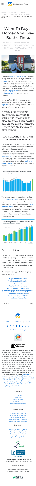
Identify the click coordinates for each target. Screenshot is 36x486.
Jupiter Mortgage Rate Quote (18, 433)
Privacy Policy (6, 386)
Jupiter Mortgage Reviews (18, 437)
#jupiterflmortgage (18, 283)
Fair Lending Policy (20, 380)
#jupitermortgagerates (18, 298)
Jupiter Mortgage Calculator (18, 429)
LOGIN (28, 321)
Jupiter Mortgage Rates (18, 417)
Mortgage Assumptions (17, 382)
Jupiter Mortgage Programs (18, 419)
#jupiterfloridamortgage (18, 286)
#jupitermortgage (8, 291)
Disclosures (25, 378)
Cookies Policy (15, 378)
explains (5, 105)
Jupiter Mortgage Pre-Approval (18, 435)
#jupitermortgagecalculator (18, 293)
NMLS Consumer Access (24, 384)
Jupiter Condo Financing (18, 413)
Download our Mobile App (18, 330)
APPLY (8, 321)
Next (31, 304)
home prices (6, 156)
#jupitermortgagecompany (18, 295)
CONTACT (18, 321)
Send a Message (18, 399)
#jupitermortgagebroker (25, 291)
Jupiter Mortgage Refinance (18, 421)
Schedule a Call (18, 401)
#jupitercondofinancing (18, 279)
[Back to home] (18, 4)
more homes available (10, 199)
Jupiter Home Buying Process (18, 431)
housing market (10, 93)
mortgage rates (12, 91)
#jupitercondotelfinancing (18, 281)
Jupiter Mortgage (17, 48)
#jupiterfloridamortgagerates (18, 288)
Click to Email (18, 397)
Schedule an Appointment (18, 403)
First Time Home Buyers (20, 45)
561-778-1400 (18, 395)
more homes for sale (17, 76)
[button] (3, 4)
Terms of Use (16, 386)
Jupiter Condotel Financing (18, 415)
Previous (6, 304)
